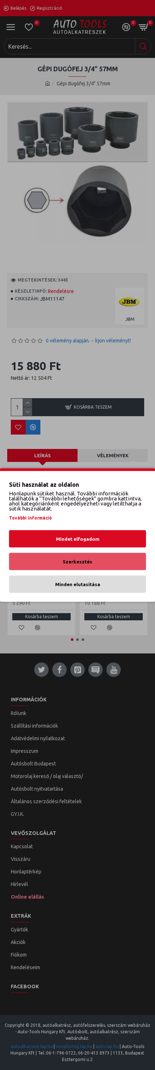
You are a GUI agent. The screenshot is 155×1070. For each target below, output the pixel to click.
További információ (30, 518)
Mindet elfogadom (77, 538)
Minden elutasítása (77, 584)
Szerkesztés (77, 561)
